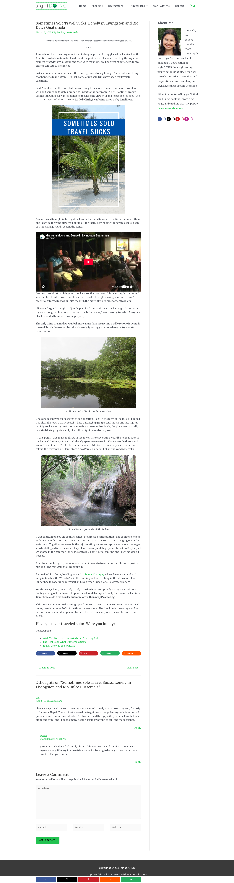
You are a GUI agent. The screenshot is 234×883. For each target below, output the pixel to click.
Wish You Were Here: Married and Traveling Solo (71, 638)
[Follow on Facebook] (162, 119)
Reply (137, 727)
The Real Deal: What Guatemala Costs (65, 641)
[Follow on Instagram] (188, 119)
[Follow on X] (171, 119)
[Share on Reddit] (110, 879)
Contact (179, 5)
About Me (97, 5)
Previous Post (45, 667)
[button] (193, 6)
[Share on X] (67, 879)
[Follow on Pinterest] (180, 119)
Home (82, 5)
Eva (37, 698)
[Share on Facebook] (46, 879)
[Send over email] (131, 879)
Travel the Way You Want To (59, 645)
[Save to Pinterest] (88, 879)
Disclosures (140, 874)
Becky (43, 736)
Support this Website (99, 874)
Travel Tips (138, 5)
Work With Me (161, 5)
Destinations (115, 5)
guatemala (72, 32)
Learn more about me (170, 108)
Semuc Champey (94, 574)
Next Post (134, 667)
